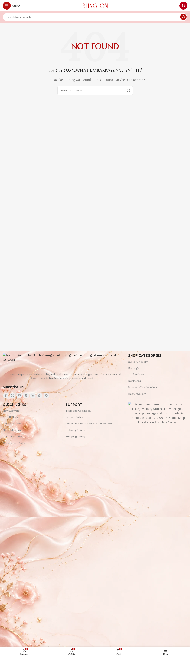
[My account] (183, 5)
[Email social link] (19, 395)
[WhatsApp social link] (39, 395)
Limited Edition (12, 423)
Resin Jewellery (138, 361)
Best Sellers (10, 417)
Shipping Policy (75, 436)
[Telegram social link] (46, 395)
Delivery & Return (77, 430)
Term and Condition (78, 410)
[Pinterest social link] (26, 395)
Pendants (138, 374)
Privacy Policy (74, 417)
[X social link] (12, 395)
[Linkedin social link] (33, 395)
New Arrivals (11, 410)
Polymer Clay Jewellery (142, 387)
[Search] (183, 17)
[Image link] (63, 357)
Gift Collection (12, 430)
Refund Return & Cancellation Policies (89, 423)
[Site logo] (95, 5)
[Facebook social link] (5, 395)
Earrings (133, 368)
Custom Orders (12, 436)
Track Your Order (14, 443)
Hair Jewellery (137, 393)
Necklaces (134, 380)
